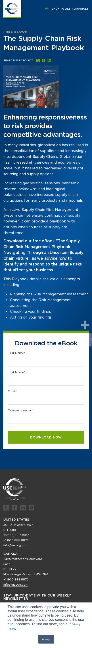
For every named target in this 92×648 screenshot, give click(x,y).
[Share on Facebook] (43, 60)
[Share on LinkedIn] (49, 60)
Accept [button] (46, 639)
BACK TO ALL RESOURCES (70, 8)
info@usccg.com (15, 545)
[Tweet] (38, 60)
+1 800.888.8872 (16, 540)
